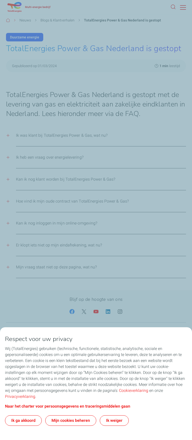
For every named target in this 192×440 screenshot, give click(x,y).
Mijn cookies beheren (71, 420)
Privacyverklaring (20, 396)
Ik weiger (114, 420)
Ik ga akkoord (23, 420)
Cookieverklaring (133, 390)
